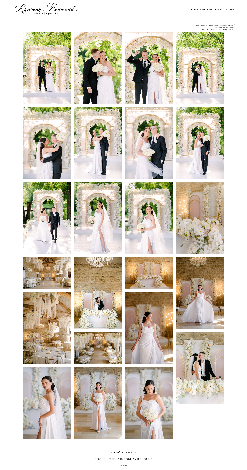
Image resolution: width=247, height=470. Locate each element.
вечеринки (206, 9)
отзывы (218, 9)
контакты (230, 9)
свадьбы (193, 9)
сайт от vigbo (123, 465)
